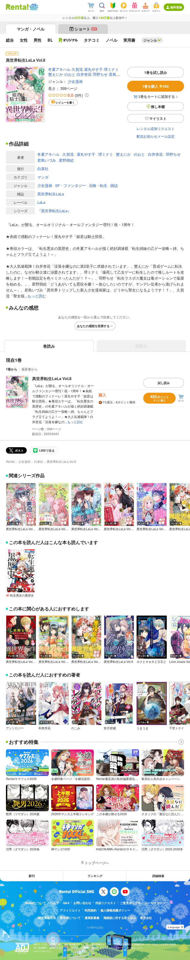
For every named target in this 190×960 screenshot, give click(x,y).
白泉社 (42, 168)
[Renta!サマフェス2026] (33, 7)
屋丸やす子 (93, 69)
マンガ (42, 177)
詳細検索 (158, 876)
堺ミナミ (111, 69)
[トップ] (17, 7)
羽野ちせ (100, 74)
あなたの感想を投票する (93, 326)
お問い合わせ (82, 903)
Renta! (10, 461)
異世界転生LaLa (50, 193)
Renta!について (35, 903)
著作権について (70, 917)
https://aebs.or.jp (42, 951)
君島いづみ (46, 160)
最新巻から (30, 369)
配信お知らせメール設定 (156, 136)
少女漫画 (75, 81)
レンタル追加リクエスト (156, 128)
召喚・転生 (98, 185)
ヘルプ (54, 903)
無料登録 (176, 7)
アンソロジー (15, 728)
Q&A (66, 903)
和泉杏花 (44, 728)
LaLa (41, 202)
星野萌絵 (66, 160)
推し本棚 (158, 106)
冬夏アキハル (59, 69)
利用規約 (90, 910)
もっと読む (36, 295)
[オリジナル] (68, 40)
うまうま (142, 728)
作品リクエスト (105, 903)
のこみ (75, 728)
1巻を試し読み (155, 72)
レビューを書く (65, 102)
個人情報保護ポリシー (115, 910)
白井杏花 (84, 74)
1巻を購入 (155, 86)
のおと (69, 74)
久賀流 (77, 69)
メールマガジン (155, 903)
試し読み (164, 383)
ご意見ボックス (130, 903)
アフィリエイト (70, 910)
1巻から (11, 369)
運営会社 (146, 917)
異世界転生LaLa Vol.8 (51, 378)
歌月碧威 (110, 728)
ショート (85, 29)
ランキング (95, 876)
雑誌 (114, 185)
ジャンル (150, 40)
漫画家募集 (92, 917)
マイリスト (157, 118)
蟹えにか (55, 74)
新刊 (32, 876)
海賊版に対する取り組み (119, 917)
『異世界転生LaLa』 (54, 210)
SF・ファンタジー (70, 185)
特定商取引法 (47, 917)
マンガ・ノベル (31, 29)
